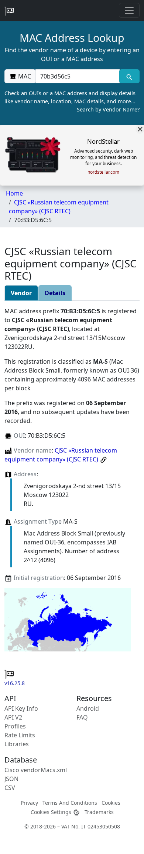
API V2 (13, 717)
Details (55, 293)
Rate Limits (19, 735)
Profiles (15, 726)
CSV (9, 788)
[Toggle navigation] (129, 10)
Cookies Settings (52, 811)
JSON (11, 779)
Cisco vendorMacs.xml (35, 770)
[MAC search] (129, 76)
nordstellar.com (103, 172)
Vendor (21, 293)
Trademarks (99, 811)
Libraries (16, 744)
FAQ (82, 717)
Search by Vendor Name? (108, 109)
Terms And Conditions (69, 802)
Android (87, 708)
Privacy (29, 802)
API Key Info (21, 708)
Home (14, 193)
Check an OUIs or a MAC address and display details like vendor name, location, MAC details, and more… (72, 101)
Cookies (111, 802)
